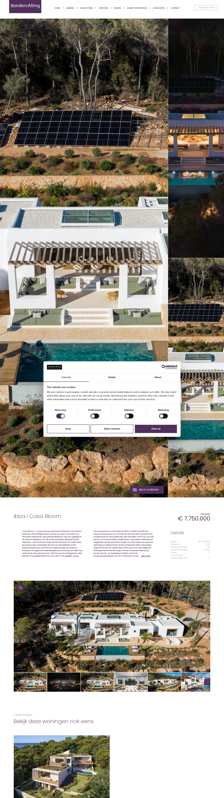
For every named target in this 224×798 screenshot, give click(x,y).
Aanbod (70, 8)
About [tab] (157, 377)
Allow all (155, 428)
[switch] (95, 416)
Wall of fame (86, 8)
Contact (175, 8)
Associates (159, 8)
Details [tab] (112, 377)
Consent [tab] (66, 377)
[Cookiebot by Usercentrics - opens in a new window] (164, 367)
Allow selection (112, 428)
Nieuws (117, 8)
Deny (68, 428)
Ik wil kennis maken (206, 7)
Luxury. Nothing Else (137, 8)
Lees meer (145, 556)
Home (57, 8)
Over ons (103, 8)
